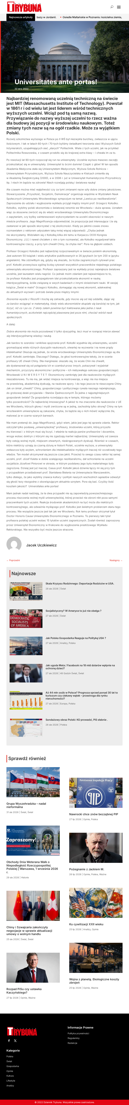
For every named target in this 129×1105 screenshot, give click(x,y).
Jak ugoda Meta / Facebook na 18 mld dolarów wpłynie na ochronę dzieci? (80, 667)
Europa (63, 703)
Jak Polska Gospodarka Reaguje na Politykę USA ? (76, 638)
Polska (72, 643)
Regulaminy (74, 1038)
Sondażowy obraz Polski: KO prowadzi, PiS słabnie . (77, 719)
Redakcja (72, 1043)
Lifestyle (10, 1080)
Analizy (63, 643)
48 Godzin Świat (68, 673)
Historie (25, 877)
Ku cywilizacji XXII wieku (86, 924)
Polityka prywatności (78, 1033)
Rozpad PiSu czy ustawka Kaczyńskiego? (24, 990)
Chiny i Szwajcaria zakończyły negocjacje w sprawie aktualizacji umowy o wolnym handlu (29, 931)
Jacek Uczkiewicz (41, 545)
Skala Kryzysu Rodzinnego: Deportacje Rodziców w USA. (80, 583)
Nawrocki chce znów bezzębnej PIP (93, 814)
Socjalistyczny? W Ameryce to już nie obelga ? (73, 610)
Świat (63, 588)
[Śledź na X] (15, 1040)
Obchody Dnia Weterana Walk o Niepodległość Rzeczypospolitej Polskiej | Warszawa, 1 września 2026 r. (32, 867)
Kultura (10, 1075)
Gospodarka (12, 1066)
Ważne (31, 997)
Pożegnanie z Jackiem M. (86, 869)
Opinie (23, 997)
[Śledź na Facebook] (8, 1040)
